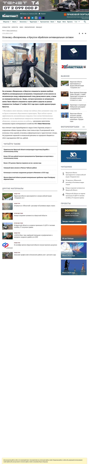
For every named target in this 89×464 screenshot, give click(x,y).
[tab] (7, 27)
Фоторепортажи (70, 126)
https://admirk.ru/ (12, 30)
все (84, 127)
